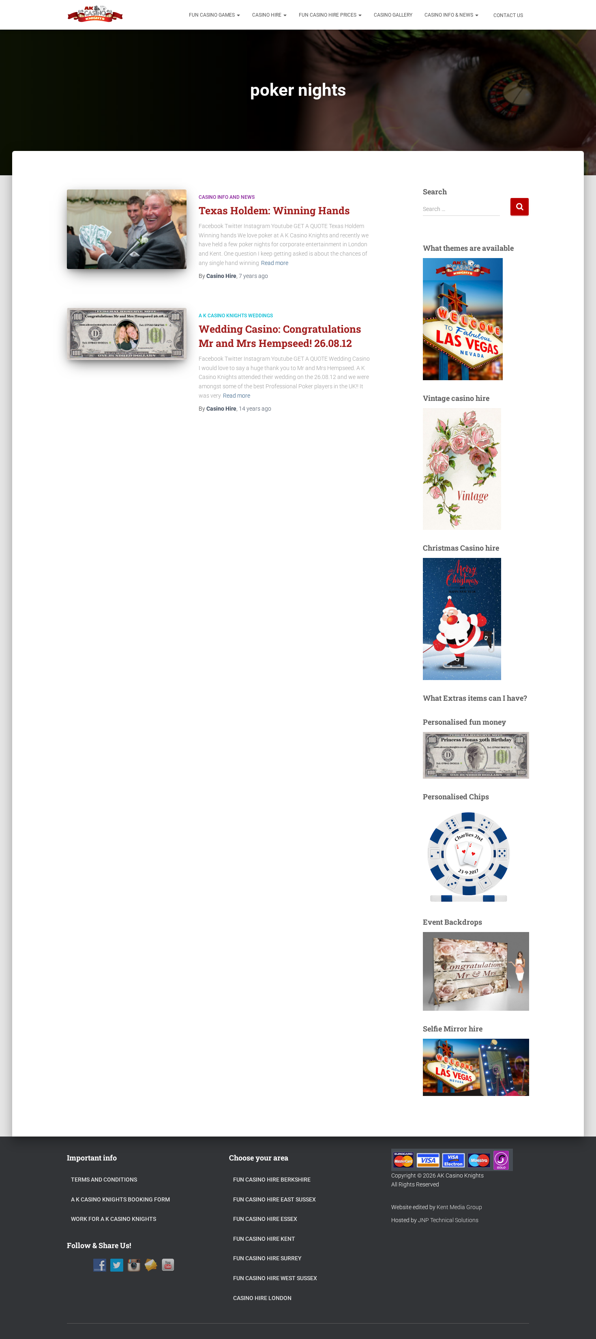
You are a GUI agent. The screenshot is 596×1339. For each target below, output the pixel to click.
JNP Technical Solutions (448, 1220)
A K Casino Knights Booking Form (120, 1199)
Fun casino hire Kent (264, 1239)
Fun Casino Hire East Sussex (274, 1199)
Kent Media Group (459, 1207)
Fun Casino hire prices (328, 15)
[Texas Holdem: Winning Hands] (127, 229)
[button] (238, 15)
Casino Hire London (262, 1298)
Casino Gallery (393, 15)
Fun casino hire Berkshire (272, 1179)
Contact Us (507, 15)
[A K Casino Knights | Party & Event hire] (95, 15)
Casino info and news (227, 197)
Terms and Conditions (104, 1179)
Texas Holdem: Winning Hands (274, 210)
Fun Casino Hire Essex (265, 1219)
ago (253, 276)
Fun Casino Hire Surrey (267, 1258)
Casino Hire (267, 15)
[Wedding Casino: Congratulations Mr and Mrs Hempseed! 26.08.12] (127, 334)
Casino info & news (449, 15)
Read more (274, 263)
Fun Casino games (212, 15)
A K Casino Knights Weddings (236, 316)
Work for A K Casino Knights (113, 1219)
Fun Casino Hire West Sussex (275, 1278)
